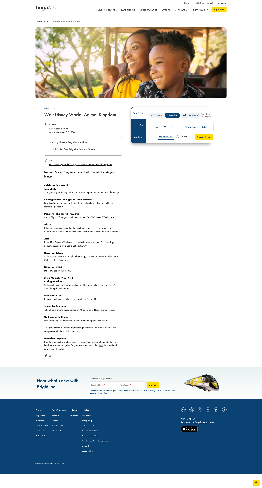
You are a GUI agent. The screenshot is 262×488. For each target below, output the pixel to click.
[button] (157, 127)
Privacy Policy (101, 393)
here (101, 345)
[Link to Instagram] (191, 409)
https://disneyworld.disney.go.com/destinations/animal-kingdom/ (80, 164)
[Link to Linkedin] (216, 409)
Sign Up (153, 384)
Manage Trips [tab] (138, 125)
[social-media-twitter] (200, 409)
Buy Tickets (219, 9)
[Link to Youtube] (183, 409)
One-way (158, 115)
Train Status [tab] (137, 137)
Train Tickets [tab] (138, 113)
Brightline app (201, 422)
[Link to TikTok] (224, 409)
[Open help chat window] (256, 483)
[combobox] (157, 127)
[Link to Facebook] (208, 409)
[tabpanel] (181, 125)
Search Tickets (204, 136)
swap (165, 127)
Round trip (173, 115)
